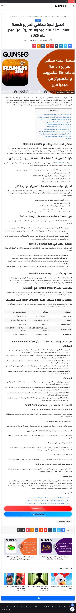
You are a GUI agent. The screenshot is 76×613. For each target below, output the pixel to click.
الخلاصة (68, 139)
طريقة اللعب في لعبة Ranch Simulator (59, 124)
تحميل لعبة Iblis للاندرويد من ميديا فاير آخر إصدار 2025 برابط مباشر (48, 497)
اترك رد (38, 598)
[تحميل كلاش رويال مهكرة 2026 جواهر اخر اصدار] (14, 579)
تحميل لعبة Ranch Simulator (63, 163)
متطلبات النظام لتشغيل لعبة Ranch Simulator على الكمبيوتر (53, 131)
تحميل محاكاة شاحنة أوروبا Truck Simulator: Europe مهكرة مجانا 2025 (47, 503)
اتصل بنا (19, 606)
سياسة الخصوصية (11, 606)
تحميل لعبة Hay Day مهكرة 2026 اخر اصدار (61, 587)
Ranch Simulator (63, 522)
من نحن (4, 606)
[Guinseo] (61, 6)
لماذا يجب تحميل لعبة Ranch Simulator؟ (59, 126)
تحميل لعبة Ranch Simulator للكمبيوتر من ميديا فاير (55, 119)
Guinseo (46, 40)
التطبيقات (56, 16)
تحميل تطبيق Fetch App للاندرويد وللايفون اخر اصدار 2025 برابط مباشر (47, 500)
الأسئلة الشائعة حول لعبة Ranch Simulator (58, 136)
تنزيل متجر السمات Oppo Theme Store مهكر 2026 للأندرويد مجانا (49, 1)
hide (56, 110)
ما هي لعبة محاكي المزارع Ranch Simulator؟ (57, 114)
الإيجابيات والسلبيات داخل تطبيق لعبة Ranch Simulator (55, 134)
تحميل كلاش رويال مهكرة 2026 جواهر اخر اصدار (16, 587)
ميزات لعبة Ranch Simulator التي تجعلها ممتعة (57, 122)
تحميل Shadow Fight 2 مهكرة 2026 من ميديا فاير (38, 587)
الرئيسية (62, 16)
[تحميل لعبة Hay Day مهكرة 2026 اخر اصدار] (61, 579)
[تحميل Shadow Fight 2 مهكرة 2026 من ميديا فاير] (38, 579)
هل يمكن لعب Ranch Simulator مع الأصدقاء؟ (57, 129)
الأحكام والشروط (27, 606)
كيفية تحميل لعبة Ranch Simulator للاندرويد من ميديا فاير (54, 117)
